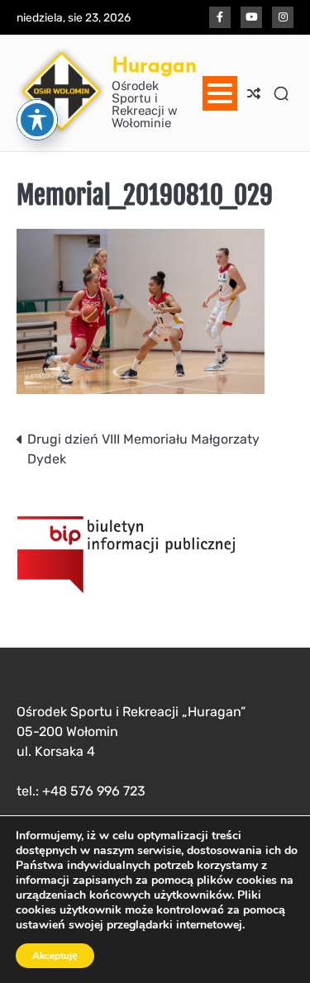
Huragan (154, 65)
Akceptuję (55, 955)
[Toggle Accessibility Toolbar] (37, 120)
